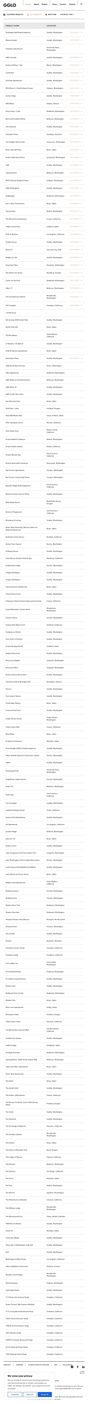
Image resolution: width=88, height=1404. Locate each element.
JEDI (56, 1365)
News (54, 4)
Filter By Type (66, 14)
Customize (15, 1394)
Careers (63, 4)
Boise (57, 1380)
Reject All (29, 1394)
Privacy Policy (67, 1365)
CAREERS (19, 1365)
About (36, 4)
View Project (75, 32)
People (44, 4)
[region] (30, 1385)
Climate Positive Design (38, 1365)
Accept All (44, 1394)
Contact (72, 4)
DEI (84, 1373)
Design (28, 4)
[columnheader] (23, 26)
